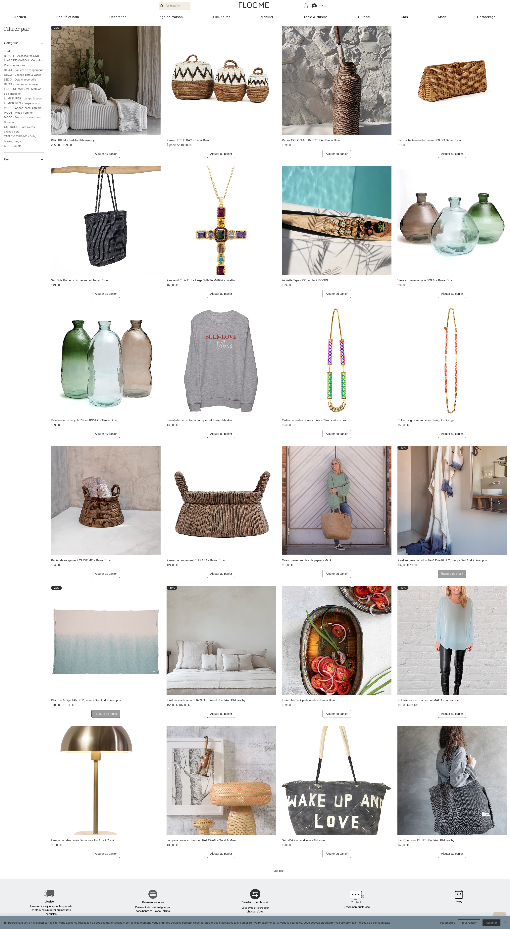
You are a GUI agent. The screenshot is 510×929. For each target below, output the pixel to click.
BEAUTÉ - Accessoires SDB (21, 55)
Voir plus (278, 870)
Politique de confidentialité (373, 922)
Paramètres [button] (447, 922)
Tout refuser (469, 922)
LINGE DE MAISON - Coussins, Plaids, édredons (24, 63)
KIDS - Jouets (12, 145)
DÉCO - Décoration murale (21, 84)
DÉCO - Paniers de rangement (23, 70)
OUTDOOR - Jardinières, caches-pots (20, 129)
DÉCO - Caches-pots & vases (22, 74)
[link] (306, 5)
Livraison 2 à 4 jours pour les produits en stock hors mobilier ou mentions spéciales (51, 909)
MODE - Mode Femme (18, 112)
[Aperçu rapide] (221, 81)
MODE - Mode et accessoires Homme (22, 120)
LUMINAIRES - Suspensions (22, 103)
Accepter (491, 922)
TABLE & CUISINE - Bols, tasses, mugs (20, 139)
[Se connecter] (314, 6)
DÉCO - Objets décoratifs (20, 79)
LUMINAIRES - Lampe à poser (23, 98)
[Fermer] (505, 922)
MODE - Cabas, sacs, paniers (22, 107)
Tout (7, 51)
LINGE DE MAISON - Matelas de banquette (22, 91)
